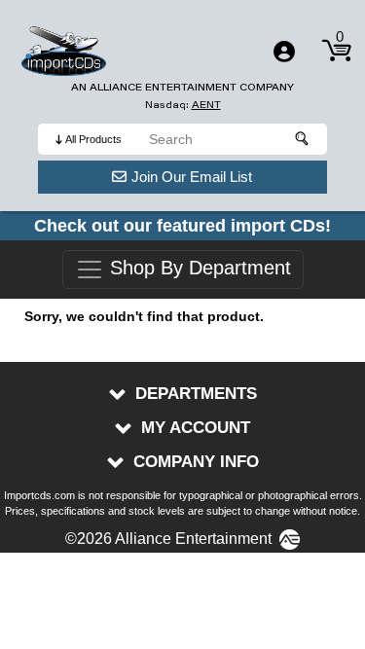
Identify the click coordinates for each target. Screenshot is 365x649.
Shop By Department (197, 268)
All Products (93, 139)
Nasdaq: (183, 104)
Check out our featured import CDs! (182, 225)
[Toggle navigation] (284, 51)
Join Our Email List (191, 176)
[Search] (302, 139)
